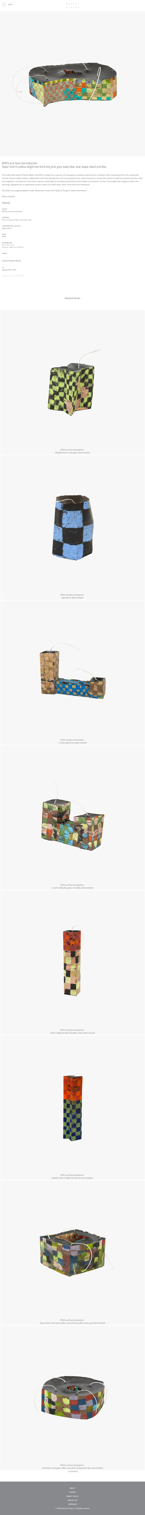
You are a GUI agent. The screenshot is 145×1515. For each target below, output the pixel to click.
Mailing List (72, 1500)
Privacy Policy (72, 1496)
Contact (72, 1492)
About (72, 1488)
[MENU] (4, 5)
